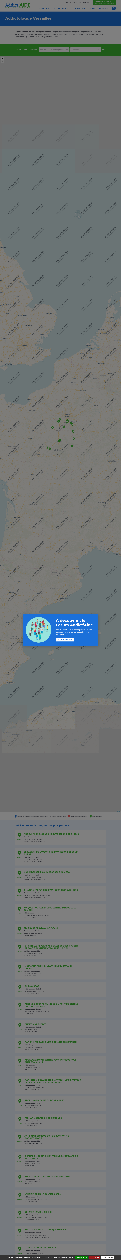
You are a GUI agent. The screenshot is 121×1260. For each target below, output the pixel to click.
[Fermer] (97, 612)
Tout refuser (94, 1257)
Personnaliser (107, 1257)
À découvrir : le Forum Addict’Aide (74, 622)
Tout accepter (81, 1257)
